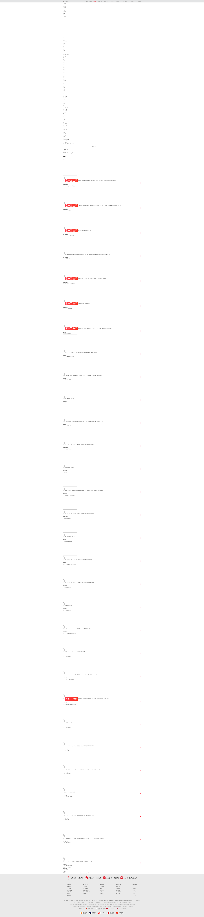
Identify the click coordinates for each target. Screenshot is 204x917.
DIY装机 (134, 888)
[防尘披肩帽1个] (64, 325)
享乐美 (64, 44)
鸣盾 (63, 46)
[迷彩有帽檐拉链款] (64, 558)
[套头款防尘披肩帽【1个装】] (70, 387)
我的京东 (105, 1)
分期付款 (102, 890)
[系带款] (64, 350)
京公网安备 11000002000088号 (78, 902)
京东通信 (134, 893)
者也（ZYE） (65, 41)
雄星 (63, 72)
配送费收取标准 (86, 892)
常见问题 (69, 892)
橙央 (63, 86)
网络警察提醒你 (93, 913)
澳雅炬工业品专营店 (67, 773)
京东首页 (66, 1)
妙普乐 (64, 64)
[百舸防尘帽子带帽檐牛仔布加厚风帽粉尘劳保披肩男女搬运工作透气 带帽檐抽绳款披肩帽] (70, 168)
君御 (63, 92)
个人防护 (64, 6)
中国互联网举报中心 (111, 913)
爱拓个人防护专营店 (67, 259)
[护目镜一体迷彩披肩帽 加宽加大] (64, 836)
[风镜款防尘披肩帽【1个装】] (70, 456)
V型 (63, 105)
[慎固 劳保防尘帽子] (70, 594)
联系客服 (69, 895)
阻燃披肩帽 (65, 129)
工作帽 (64, 138)
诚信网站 (102, 913)
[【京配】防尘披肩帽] (64, 275)
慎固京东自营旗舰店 (67, 610)
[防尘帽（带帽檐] (64, 419)
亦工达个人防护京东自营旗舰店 (69, 564)
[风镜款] (64, 673)
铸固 (63, 47)
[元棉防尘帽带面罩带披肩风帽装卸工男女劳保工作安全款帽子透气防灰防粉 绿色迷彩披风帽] (70, 479)
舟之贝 (64, 53)
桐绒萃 (64, 87)
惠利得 (64, 90)
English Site (131, 900)
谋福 (63, 52)
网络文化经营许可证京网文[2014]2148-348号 (107, 904)
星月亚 (64, 73)
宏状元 (64, 57)
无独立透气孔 (65, 108)
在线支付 (102, 888)
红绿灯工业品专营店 (67, 379)
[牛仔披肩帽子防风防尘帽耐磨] (70, 781)
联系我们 (71, 900)
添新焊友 (64, 50)
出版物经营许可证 (92, 904)
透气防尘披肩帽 (66, 139)
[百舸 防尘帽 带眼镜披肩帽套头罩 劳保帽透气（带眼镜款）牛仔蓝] (70, 266)
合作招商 (81, 900)
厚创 (63, 79)
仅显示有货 (65, 155)
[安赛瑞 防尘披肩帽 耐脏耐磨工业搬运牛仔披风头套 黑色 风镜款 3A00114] (70, 686)
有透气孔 (64, 103)
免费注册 (94, 1)
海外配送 (85, 893)
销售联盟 (106, 900)
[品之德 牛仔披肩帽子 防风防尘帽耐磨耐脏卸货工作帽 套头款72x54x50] (70, 850)
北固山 (64, 59)
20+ (63, 355)
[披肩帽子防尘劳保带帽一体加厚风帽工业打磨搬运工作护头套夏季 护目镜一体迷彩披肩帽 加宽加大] (70, 827)
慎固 (63, 49)
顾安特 (64, 89)
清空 (93, 146)
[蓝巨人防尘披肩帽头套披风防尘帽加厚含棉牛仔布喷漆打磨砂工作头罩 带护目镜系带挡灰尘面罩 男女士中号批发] (70, 243)
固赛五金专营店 (66, 750)
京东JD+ (134, 895)
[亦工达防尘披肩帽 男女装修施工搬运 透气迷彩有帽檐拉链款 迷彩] (70, 548)
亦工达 (64, 63)
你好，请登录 (89, 1)
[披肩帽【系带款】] (64, 581)
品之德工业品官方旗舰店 (68, 796)
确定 (63, 96)
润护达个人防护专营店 (67, 426)
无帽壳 (64, 122)
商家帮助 (86, 900)
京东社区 (111, 900)
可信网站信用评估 (84, 913)
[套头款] (64, 650)
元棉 (63, 85)
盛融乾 (64, 69)
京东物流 (72, 152)
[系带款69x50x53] (64, 790)
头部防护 (64, 10)
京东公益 (126, 900)
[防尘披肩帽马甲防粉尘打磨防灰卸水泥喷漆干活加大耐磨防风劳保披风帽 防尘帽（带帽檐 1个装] (70, 410)
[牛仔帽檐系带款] (64, 627)
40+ (63, 378)
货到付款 (72, 153)
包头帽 (64, 132)
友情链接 (101, 900)
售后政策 (118, 886)
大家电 (68, 893)
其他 (63, 120)
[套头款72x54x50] (64, 859)
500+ (64, 184)
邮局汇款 (102, 892)
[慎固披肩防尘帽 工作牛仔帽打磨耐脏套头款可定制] (70, 640)
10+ (63, 493)
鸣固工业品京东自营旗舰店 (68, 235)
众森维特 (64, 80)
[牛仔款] (64, 696)
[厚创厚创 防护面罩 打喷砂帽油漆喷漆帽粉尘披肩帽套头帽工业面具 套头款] (70, 734)
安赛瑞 (64, 39)
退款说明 (118, 890)
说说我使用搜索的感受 (84, 873)
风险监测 (116, 900)
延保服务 (134, 890)
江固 (63, 66)
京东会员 (112, 1)
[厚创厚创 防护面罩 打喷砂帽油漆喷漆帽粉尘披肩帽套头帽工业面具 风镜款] (70, 804)
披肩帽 (64, 119)
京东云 (108, 910)
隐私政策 (121, 900)
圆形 (63, 116)
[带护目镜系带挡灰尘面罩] (64, 252)
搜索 (78, 873)
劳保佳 (64, 77)
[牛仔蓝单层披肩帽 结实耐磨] (64, 767)
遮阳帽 (64, 136)
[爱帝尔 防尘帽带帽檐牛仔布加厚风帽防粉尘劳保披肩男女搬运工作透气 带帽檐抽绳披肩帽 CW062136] (70, 193)
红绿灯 (64, 74)
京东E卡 (134, 892)
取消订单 (118, 893)
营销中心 (91, 900)
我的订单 (100, 1)
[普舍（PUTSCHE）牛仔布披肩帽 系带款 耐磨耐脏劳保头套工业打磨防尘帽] (70, 341)
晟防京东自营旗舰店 (67, 333)
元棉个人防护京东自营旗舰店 (69, 495)
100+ (64, 447)
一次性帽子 (65, 133)
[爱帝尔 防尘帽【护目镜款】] (70, 525)
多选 (66, 97)
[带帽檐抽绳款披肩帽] (64, 177)
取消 (66, 96)
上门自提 (85, 886)
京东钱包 (103, 910)
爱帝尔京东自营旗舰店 (67, 211)
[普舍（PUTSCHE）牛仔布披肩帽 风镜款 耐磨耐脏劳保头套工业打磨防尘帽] (70, 663)
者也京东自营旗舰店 (67, 449)
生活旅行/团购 (70, 890)
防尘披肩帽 (65, 135)
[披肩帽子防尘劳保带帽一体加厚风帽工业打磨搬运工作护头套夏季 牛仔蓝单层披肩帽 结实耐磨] (70, 758)
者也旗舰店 (65, 402)
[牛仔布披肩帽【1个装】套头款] (64, 396)
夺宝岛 (134, 886)
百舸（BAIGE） (66, 54)
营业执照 (131, 906)
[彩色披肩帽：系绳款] (64, 373)
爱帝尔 (64, 40)
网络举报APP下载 (120, 913)
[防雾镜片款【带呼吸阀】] (64, 300)
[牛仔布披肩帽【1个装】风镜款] (64, 465)
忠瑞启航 (64, 56)
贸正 (63, 93)
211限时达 (85, 888)
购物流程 (69, 886)
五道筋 (64, 118)
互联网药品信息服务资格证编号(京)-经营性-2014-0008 (107, 902)
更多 (63, 97)
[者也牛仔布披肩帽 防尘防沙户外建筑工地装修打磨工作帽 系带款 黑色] (70, 571)
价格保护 (118, 888)
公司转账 (102, 893)
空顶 (63, 115)
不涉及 (64, 106)
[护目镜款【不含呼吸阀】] (64, 535)
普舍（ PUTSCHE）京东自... (69, 356)
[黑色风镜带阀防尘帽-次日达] (64, 227)
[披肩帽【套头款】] (64, 442)
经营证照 (109, 906)
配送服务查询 (86, 890)
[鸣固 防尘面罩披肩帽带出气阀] (70, 218)
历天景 (64, 60)
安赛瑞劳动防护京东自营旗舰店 (69, 704)
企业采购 (118, 1)
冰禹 (63, 76)
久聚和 (64, 83)
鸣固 (63, 37)
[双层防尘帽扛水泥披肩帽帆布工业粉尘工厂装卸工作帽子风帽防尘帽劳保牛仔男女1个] (70, 316)
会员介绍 (69, 888)
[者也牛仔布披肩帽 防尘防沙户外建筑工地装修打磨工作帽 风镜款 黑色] (70, 502)
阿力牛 (64, 70)
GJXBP (64, 82)
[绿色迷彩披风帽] (64, 488)
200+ (64, 209)
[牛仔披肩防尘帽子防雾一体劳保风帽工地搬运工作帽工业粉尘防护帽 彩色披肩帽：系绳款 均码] (70, 364)
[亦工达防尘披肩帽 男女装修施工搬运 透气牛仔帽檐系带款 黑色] (70, 617)
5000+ (64, 234)
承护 (63, 67)
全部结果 (64, 3)
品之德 (64, 43)
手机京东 (139, 1)
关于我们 (66, 900)
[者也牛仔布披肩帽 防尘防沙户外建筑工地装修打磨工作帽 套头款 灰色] (70, 433)
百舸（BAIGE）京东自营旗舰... (69, 186)
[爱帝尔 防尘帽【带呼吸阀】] (70, 291)
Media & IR (137, 900)
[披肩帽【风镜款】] (64, 511)
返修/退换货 (118, 892)
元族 (63, 62)
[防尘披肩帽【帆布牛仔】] (64, 202)
